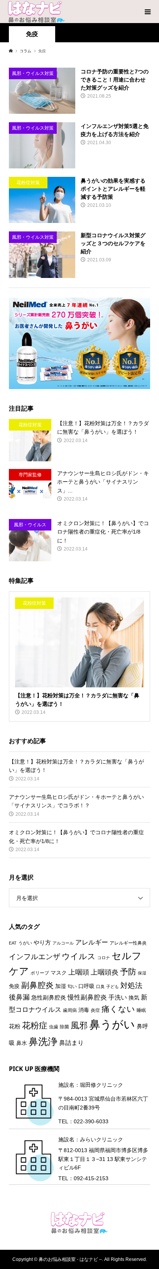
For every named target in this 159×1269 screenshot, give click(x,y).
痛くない (118, 1009)
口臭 (100, 986)
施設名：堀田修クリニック (90, 1085)
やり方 (42, 943)
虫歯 (53, 1027)
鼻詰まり (71, 1042)
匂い (72, 986)
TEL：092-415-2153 (83, 1178)
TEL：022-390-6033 (83, 1121)
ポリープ (39, 973)
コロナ (103, 957)
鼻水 (21, 1043)
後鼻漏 (19, 997)
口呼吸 (86, 986)
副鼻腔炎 (37, 985)
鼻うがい (112, 1024)
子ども (112, 986)
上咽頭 (78, 972)
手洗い (117, 997)
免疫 (14, 986)
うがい (25, 943)
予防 (128, 971)
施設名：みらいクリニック (90, 1139)
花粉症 (34, 1025)
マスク (59, 973)
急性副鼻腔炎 (48, 998)
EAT (13, 943)
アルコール (63, 943)
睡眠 (141, 1010)
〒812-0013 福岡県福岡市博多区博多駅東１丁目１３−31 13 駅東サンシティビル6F (103, 1159)
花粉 (14, 1026)
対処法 (131, 985)
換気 (134, 998)
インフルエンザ (34, 957)
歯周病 (70, 1010)
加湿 (60, 986)
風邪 (79, 1025)
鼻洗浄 (43, 1041)
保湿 (142, 973)
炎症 (95, 1010)
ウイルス (79, 956)
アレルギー (91, 942)
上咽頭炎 (104, 972)
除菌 (64, 1027)
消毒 (83, 1010)
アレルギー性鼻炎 (128, 943)
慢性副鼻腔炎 (87, 997)
